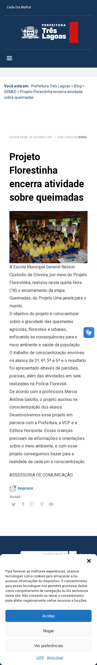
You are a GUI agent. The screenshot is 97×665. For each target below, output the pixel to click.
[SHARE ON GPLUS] (32, 504)
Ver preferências (48, 645)
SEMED (82, 137)
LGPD (40, 658)
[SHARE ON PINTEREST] (42, 504)
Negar (48, 630)
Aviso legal (55, 658)
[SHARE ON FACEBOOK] (23, 504)
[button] (89, 561)
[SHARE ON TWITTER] (13, 505)
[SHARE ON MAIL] (51, 504)
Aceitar (48, 616)
